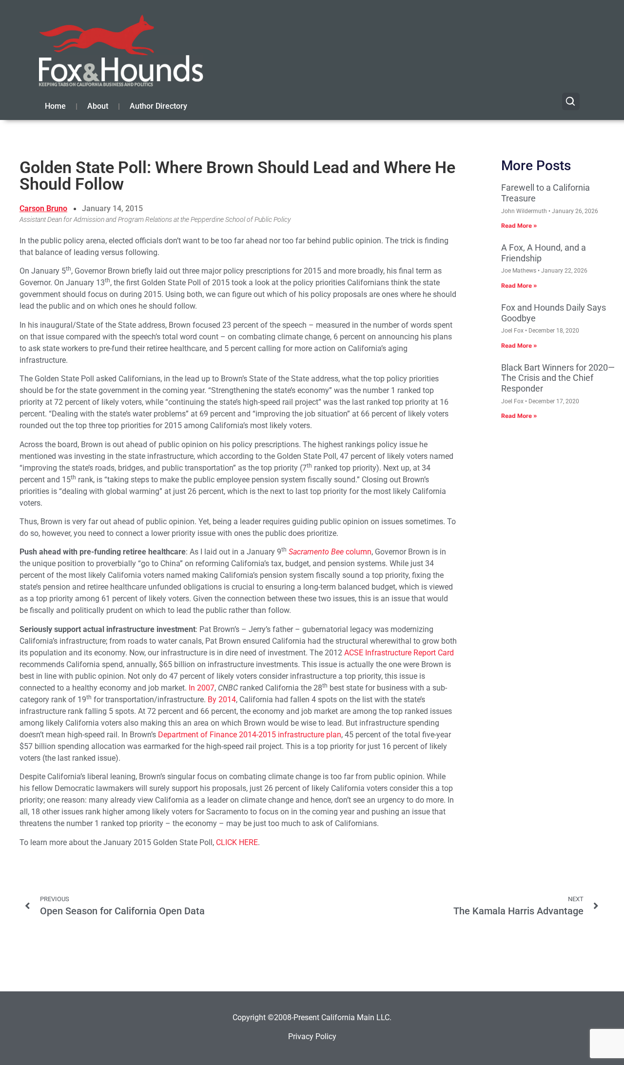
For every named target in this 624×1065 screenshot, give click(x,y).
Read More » (519, 225)
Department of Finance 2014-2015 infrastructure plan (249, 734)
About (97, 106)
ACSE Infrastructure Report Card (399, 652)
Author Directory (158, 106)
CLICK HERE (237, 842)
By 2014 (222, 699)
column (330, 551)
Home (55, 106)
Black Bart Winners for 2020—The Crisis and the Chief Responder (558, 378)
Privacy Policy (312, 1036)
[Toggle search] (571, 101)
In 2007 (201, 687)
